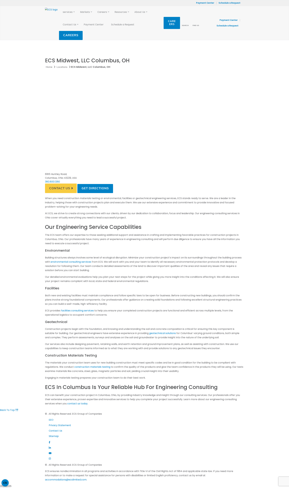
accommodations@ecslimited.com (66, 479)
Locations (62, 67)
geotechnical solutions (162, 333)
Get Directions (95, 188)
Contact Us (59, 188)
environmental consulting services (71, 262)
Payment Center (205, 2)
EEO (51, 420)
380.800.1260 (52, 181)
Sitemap (54, 436)
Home (49, 67)
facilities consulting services (77, 310)
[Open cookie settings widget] (5, 482)
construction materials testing (92, 367)
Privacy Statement (60, 425)
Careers (70, 35)
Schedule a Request (229, 2)
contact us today (77, 403)
